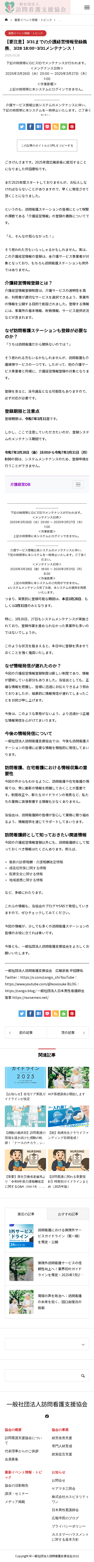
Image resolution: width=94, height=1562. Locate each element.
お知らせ (58, 1472)
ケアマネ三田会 (63, 1488)
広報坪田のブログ (65, 1518)
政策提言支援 (62, 1454)
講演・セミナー (16, 1493)
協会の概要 (13, 1430)
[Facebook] (47, 1416)
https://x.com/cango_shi (40, 977)
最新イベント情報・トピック (25, 33)
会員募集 (11, 1459)
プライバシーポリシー (69, 1526)
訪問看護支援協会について (23, 1440)
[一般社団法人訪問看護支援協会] (35, 7)
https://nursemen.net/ (30, 997)
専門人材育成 (62, 1446)
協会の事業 (60, 1430)
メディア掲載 (15, 1502)
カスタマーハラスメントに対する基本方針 (70, 1536)
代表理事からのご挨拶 (22, 1451)
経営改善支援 (62, 1438)
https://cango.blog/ (20, 990)
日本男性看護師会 (65, 1510)
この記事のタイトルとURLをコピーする (47, 145)
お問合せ (58, 1480)
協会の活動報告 (16, 1485)
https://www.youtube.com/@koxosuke (36, 984)
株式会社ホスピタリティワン (70, 1499)
